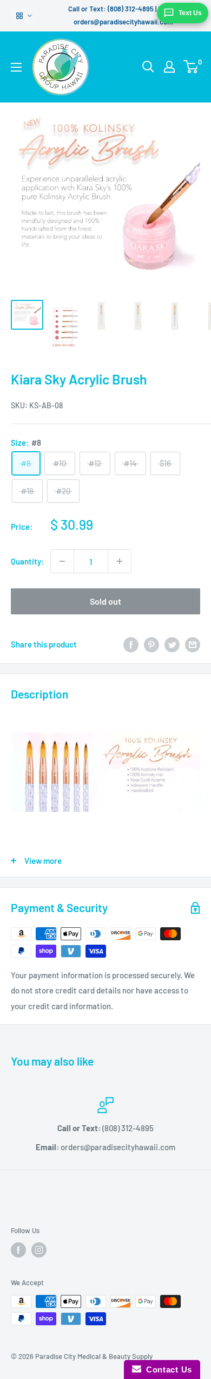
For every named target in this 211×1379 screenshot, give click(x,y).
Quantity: (27, 561)
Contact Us (166, 1369)
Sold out (105, 601)
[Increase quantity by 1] (119, 561)
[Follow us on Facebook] (18, 1250)
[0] (191, 66)
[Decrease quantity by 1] (62, 561)
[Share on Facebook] (131, 644)
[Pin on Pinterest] (151, 644)
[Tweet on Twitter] (172, 644)
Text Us (190, 13)
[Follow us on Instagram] (39, 1250)
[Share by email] (192, 644)
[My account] (169, 67)
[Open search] (148, 67)
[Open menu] (16, 67)
